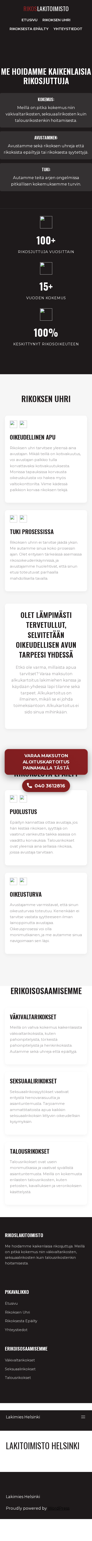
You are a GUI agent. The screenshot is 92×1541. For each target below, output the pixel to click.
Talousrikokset (18, 1377)
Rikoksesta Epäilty (29, 29)
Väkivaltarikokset (20, 1360)
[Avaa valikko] (83, 1417)
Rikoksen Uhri (56, 20)
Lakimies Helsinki (23, 1416)
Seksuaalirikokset (20, 1369)
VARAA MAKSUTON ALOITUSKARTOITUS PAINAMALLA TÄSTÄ (46, 761)
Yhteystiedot (67, 29)
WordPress (58, 1508)
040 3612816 (49, 786)
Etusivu (30, 20)
